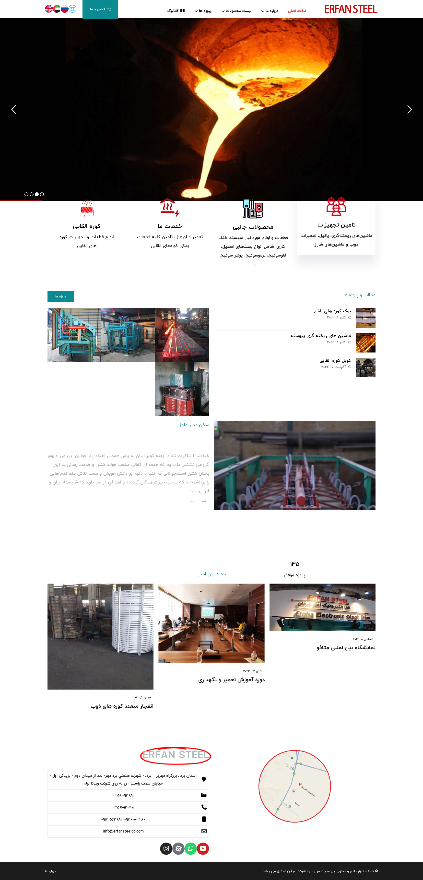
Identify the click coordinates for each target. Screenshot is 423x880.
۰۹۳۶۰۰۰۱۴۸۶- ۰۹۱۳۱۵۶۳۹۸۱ (123, 819)
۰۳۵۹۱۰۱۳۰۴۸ (123, 807)
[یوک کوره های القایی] (366, 318)
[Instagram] (166, 849)
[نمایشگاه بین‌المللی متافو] (323, 607)
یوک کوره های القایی (331, 311)
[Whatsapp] (191, 849)
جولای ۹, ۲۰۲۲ (142, 697)
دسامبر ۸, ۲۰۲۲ (363, 639)
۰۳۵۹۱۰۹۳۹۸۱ (123, 795)
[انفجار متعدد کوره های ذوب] (100, 637)
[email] (72, 9)
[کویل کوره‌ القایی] (366, 367)
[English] (49, 9)
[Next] (204, 502)
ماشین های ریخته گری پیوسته (320, 336)
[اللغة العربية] (57, 9)
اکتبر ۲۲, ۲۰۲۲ (252, 671)
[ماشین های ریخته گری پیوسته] (366, 342)
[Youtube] (203, 849)
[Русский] (65, 9)
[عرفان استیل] (351, 8)
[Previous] (193, 502)
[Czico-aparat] (178, 849)
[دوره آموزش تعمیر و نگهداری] (211, 623)
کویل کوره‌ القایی (335, 361)
